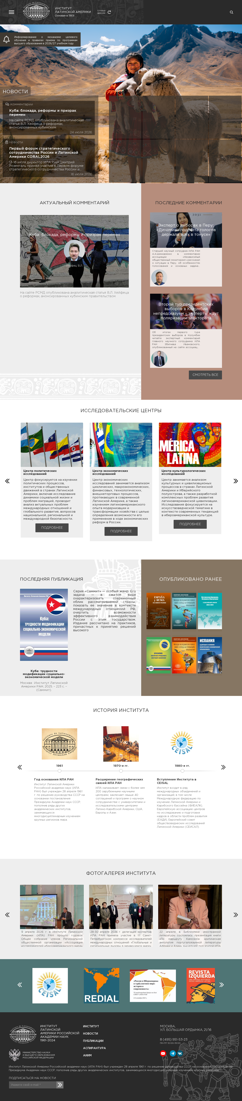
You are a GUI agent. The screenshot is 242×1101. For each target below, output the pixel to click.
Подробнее (52, 527)
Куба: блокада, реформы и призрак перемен (42, 112)
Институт (91, 1026)
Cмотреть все (205, 375)
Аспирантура (94, 1048)
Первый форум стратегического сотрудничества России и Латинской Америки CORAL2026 (43, 152)
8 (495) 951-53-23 (173, 1039)
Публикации (93, 1041)
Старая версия (101, 12)
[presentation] (7, 480)
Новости (90, 1033)
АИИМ (87, 1055)
